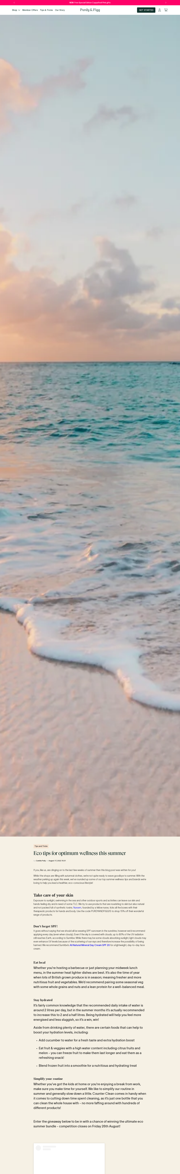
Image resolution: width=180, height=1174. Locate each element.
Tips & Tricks (46, 10)
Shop (14, 10)
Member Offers (30, 10)
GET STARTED (146, 10)
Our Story (60, 10)
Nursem (77, 907)
